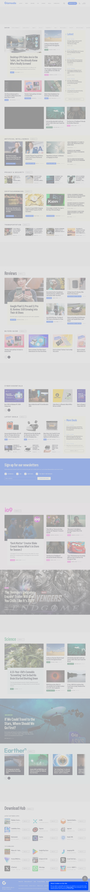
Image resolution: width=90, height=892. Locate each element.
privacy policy (70, 887)
